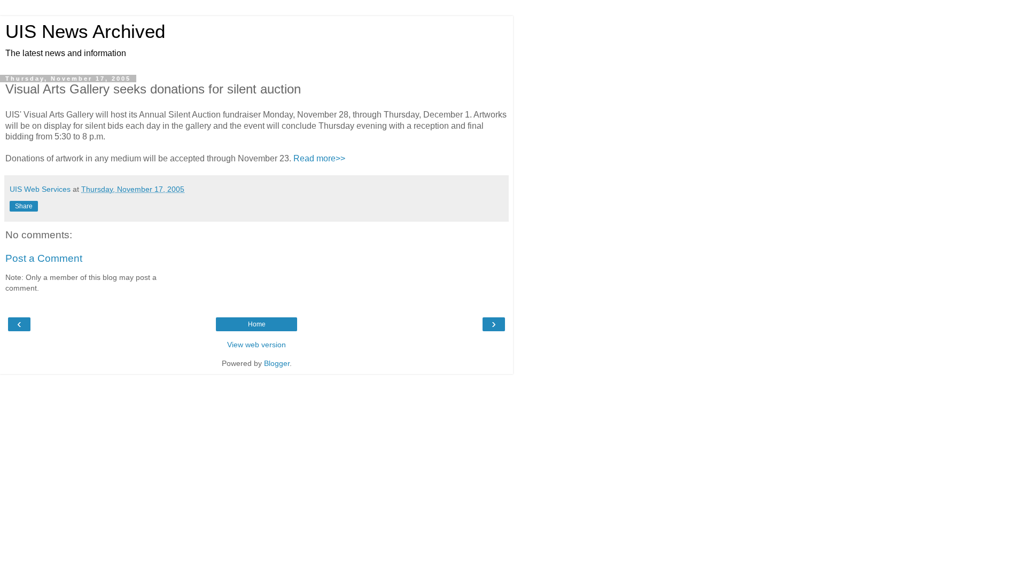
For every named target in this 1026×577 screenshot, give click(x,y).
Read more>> (319, 158)
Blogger (277, 363)
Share (24, 206)
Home (257, 324)
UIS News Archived (85, 31)
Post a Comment (43, 258)
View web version (256, 344)
